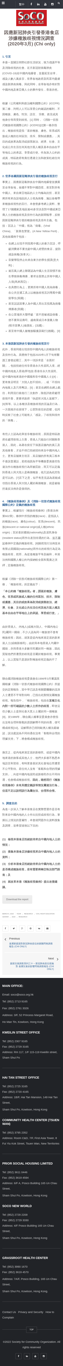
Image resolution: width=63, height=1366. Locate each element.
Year (19, 914)
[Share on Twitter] (14, 928)
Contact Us (9, 1312)
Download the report (17, 899)
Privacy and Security (30, 1312)
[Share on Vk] (39, 928)
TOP (32, 1329)
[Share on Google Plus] (22, 928)
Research (28, 914)
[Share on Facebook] (5, 928)
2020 (13, 917)
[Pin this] (31, 928)
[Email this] (47, 928)
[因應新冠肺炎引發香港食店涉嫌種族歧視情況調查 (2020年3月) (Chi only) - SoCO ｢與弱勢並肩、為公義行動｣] (31, 17)
